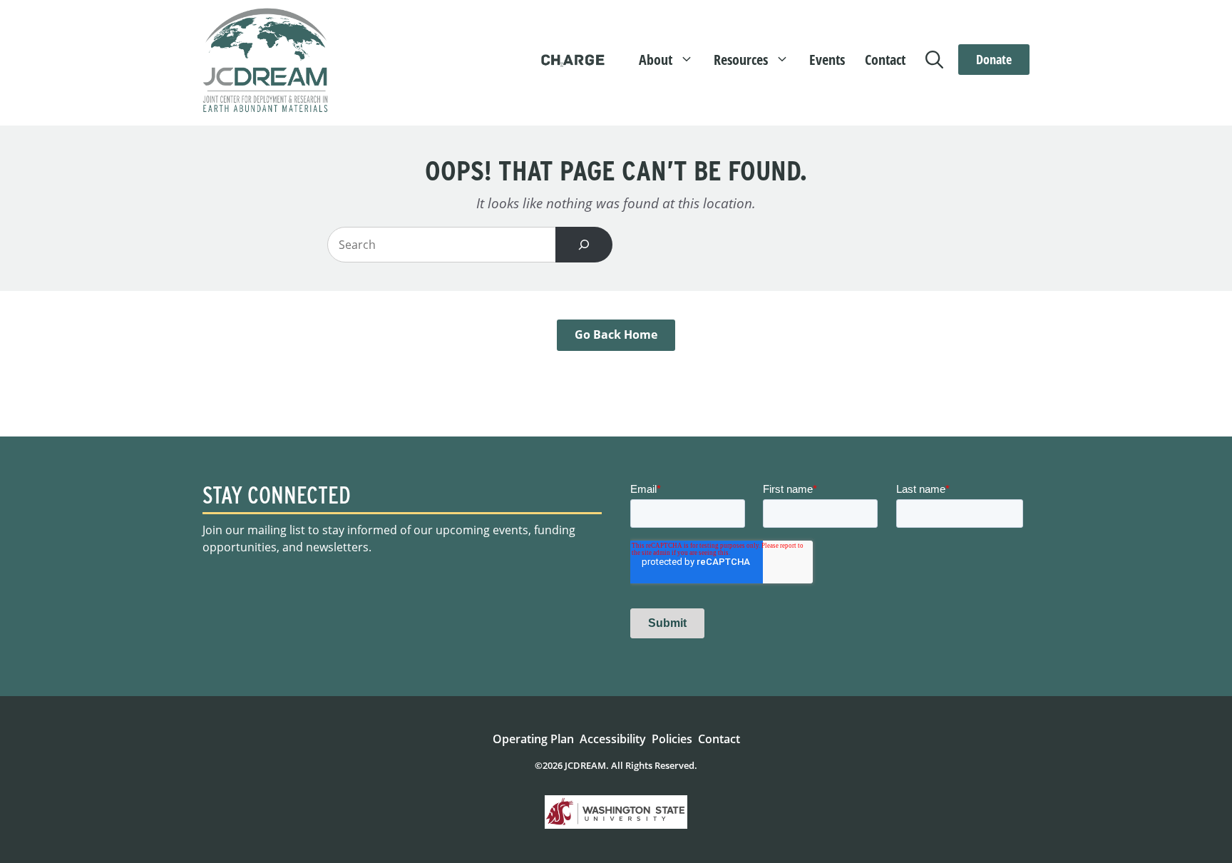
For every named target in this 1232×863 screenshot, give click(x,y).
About (655, 59)
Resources (741, 59)
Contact (885, 59)
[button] (937, 60)
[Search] (583, 244)
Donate (994, 59)
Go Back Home (616, 334)
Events (827, 59)
